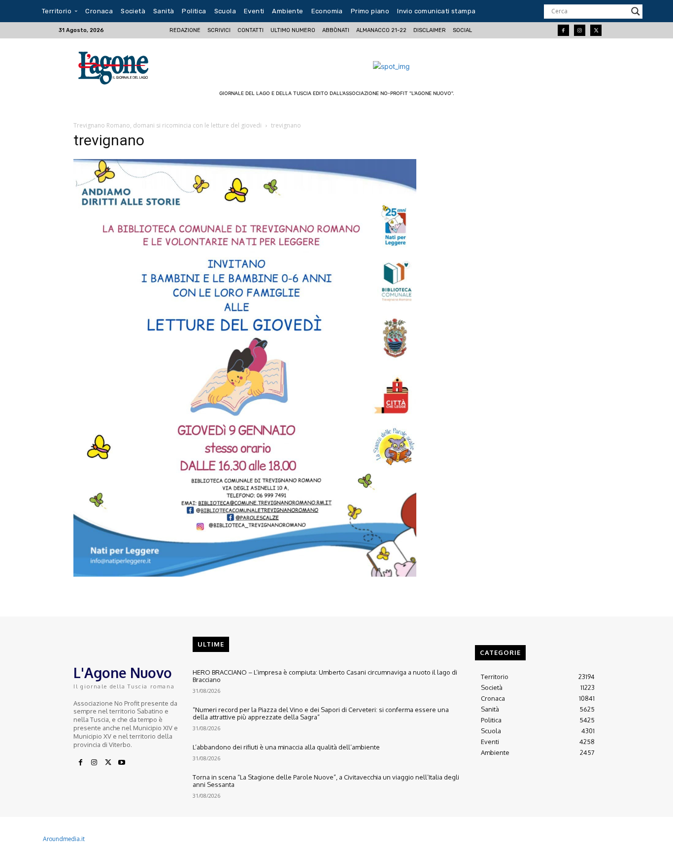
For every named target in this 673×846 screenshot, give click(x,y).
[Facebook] (563, 30)
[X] (108, 763)
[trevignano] (244, 574)
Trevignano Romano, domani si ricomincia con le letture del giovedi (167, 125)
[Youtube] (122, 763)
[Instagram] (579, 30)
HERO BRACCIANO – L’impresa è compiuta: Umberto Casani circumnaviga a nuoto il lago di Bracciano (325, 676)
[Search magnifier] (635, 11)
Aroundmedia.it (64, 839)
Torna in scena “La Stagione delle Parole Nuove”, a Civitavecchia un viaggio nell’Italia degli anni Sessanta (326, 781)
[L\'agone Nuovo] (116, 66)
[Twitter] (596, 30)
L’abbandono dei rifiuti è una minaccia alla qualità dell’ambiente (286, 747)
